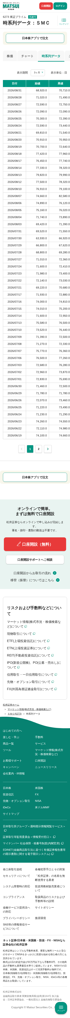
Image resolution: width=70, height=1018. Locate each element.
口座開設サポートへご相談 (35, 559)
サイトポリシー (44, 907)
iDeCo (6, 807)
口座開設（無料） (37, 544)
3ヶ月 (37, 72)
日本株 (7, 788)
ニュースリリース (46, 767)
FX (36, 794)
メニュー (61, 1010)
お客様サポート (12, 760)
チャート (27, 56)
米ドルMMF (42, 807)
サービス (40, 743)
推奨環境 (40, 918)
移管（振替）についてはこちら (32, 580)
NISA (38, 800)
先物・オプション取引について (29, 681)
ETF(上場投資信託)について (26, 641)
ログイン (60, 5)
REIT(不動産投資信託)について (28, 655)
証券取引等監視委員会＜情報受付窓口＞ (27, 836)
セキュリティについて (16, 875)
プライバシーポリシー (16, 918)
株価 (10, 56)
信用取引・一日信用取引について (30, 674)
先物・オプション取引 (16, 800)
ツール (7, 750)
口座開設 (46, 5)
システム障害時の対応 (16, 886)
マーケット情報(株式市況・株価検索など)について (34, 624)
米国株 (39, 788)
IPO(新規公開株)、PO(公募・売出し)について (34, 665)
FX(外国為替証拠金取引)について (30, 689)
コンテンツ (64, 24)
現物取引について (19, 633)
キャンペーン (11, 767)
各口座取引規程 (12, 869)
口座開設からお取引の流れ (32, 573)
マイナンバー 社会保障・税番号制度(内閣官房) (31, 843)
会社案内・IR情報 (14, 773)
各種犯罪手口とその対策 (50, 869)
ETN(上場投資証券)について (26, 648)
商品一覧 (8, 743)
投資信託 (8, 794)
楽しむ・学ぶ (11, 737)
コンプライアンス (14, 896)
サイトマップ (11, 813)
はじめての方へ (12, 730)
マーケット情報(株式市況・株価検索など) (49, 752)
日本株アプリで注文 (35, 38)
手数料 (39, 737)
